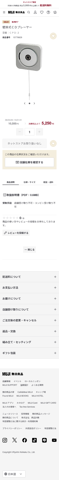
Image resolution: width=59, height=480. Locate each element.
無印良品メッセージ (41, 413)
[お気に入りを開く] (41, 11)
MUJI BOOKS (23, 395)
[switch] (53, 36)
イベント (17, 381)
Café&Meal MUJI (25, 392)
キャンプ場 (41, 392)
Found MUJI (7, 395)
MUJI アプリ (7, 402)
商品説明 (11, 182)
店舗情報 (6, 381)
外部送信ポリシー (33, 428)
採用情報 (25, 413)
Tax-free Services (27, 406)
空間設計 (24, 384)
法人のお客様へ (9, 406)
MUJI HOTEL (37, 395)
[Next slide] (34, 103)
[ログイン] (35, 11)
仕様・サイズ (29, 182)
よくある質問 (37, 384)
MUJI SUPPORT (9, 384)
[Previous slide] (24, 103)
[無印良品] (12, 374)
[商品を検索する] (28, 11)
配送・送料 (48, 182)
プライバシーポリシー (12, 428)
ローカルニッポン (32, 381)
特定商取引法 (50, 428)
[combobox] (14, 474)
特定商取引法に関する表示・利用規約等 (20, 421)
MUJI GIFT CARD (48, 402)
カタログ (21, 402)
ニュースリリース (10, 413)
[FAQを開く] (48, 11)
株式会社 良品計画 (30, 417)
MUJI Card (32, 402)
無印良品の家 (8, 392)
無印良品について (10, 417)
